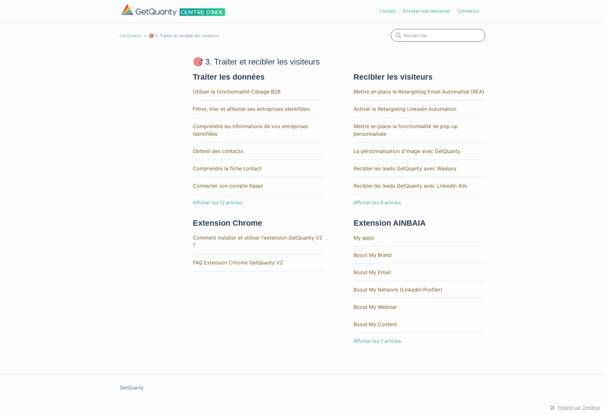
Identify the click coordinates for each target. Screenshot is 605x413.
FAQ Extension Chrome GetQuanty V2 (238, 262)
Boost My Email (372, 272)
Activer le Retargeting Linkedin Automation (405, 109)
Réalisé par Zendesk (579, 407)
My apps (364, 238)
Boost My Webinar (375, 307)
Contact (387, 11)
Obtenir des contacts (218, 151)
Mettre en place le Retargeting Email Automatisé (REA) (419, 91)
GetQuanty (130, 35)
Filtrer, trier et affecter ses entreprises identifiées (251, 109)
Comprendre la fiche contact (227, 168)
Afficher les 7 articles (377, 341)
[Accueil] (173, 14)
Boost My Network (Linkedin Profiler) (398, 289)
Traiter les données (229, 76)
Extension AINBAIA (390, 222)
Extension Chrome (227, 222)
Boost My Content (375, 324)
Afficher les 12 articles (218, 203)
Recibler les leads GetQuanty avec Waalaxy (405, 168)
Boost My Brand (373, 255)
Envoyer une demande (426, 11)
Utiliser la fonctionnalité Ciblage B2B (236, 91)
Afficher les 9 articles (377, 203)
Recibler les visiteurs (393, 76)
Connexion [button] (468, 11)
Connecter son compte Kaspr (228, 186)
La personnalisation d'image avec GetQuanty (407, 151)
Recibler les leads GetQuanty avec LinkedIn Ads (410, 186)
